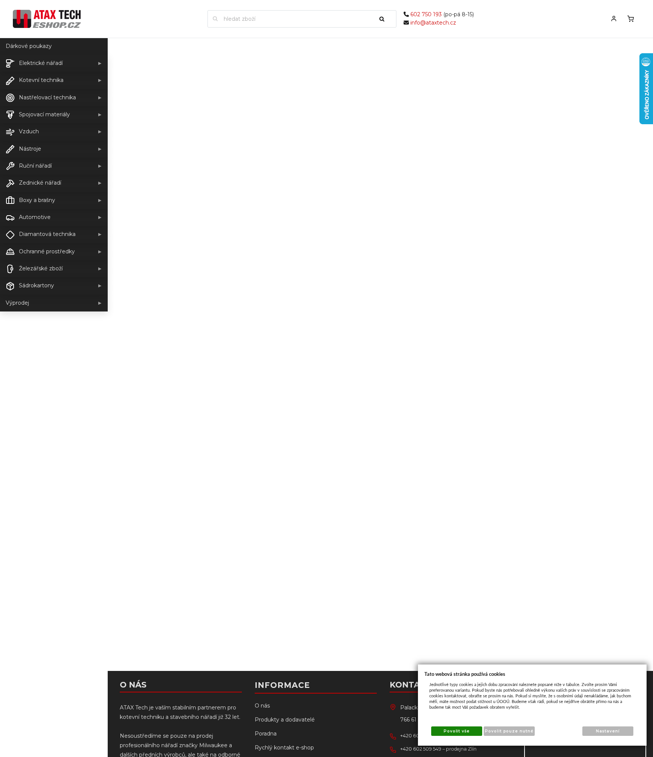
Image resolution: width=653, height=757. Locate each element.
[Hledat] (385, 19)
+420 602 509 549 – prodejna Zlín (438, 749)
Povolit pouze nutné (509, 731)
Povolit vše (457, 731)
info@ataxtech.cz (433, 22)
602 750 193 (426, 14)
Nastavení (608, 731)
